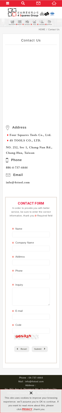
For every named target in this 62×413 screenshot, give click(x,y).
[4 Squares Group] (31, 12)
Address (20, 256)
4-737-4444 (20, 167)
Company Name (24, 242)
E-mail (19, 310)
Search (23, 3)
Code (18, 324)
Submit (37, 349)
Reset (24, 349)
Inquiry (19, 284)
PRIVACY (27, 409)
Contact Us (39, 3)
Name (18, 228)
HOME (54, 3)
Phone (19, 270)
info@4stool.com (18, 182)
